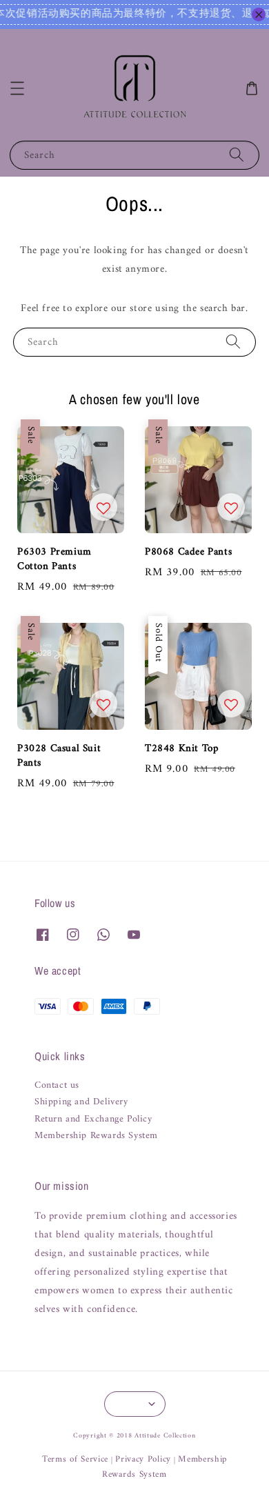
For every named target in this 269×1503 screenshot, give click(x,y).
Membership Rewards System (96, 1136)
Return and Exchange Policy (93, 1119)
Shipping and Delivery (81, 1102)
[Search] (237, 154)
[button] (17, 88)
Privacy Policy (143, 1459)
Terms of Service (75, 1459)
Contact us (56, 1085)
